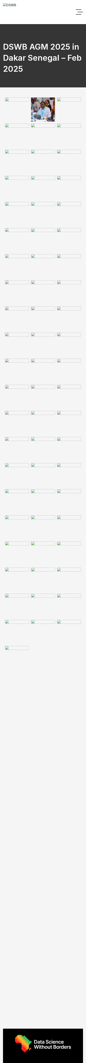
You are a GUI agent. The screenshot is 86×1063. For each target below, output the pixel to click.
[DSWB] (9, 12)
